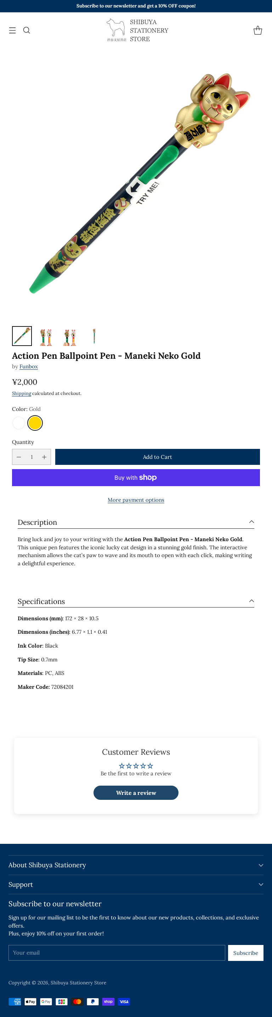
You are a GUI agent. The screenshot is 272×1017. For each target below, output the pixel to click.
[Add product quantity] (44, 456)
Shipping (21, 393)
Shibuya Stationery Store (78, 983)
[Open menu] (12, 30)
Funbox (28, 366)
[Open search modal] (26, 30)
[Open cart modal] (257, 30)
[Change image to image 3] (70, 336)
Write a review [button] (136, 792)
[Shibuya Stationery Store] (136, 30)
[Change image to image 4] (94, 336)
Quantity (23, 442)
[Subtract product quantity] (18, 456)
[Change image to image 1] (22, 336)
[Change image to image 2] (46, 336)
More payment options (136, 499)
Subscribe (245, 953)
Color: (26, 409)
